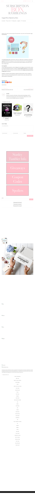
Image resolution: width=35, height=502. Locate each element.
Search (31, 199)
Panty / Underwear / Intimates (17, 421)
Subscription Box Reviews (17, 202)
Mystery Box (14, 20)
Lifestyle (17, 409)
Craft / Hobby (17, 388)
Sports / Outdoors (17, 437)
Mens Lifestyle (17, 415)
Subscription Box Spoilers (17, 204)
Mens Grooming (17, 413)
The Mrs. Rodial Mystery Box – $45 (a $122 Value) (28, 115)
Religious (17, 427)
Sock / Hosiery (17, 433)
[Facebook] (2, 82)
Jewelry (17, 403)
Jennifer (4, 20)
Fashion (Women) (17, 390)
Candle (17, 384)
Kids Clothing (17, 405)
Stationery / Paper (17, 439)
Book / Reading (17, 382)
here (22, 372)
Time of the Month (17, 443)
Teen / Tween (17, 441)
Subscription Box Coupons (17, 205)
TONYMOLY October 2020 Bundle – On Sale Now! (17, 113)
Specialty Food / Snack (17, 435)
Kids (17, 407)
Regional (17, 425)
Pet (17, 423)
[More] (11, 82)
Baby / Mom (17, 378)
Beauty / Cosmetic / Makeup (17, 380)
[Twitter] (4, 82)
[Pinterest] (7, 82)
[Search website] (32, 1)
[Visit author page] (3, 94)
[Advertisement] (17, 28)
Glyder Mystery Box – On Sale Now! (7, 118)
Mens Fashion (17, 411)
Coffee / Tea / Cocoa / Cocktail (17, 386)
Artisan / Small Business (17, 376)
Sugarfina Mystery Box (6, 59)
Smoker (17, 429)
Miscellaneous (17, 417)
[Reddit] (6, 82)
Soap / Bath (17, 431)
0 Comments (24, 20)
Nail (17, 419)
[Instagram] (9, 82)
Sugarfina (18, 20)
